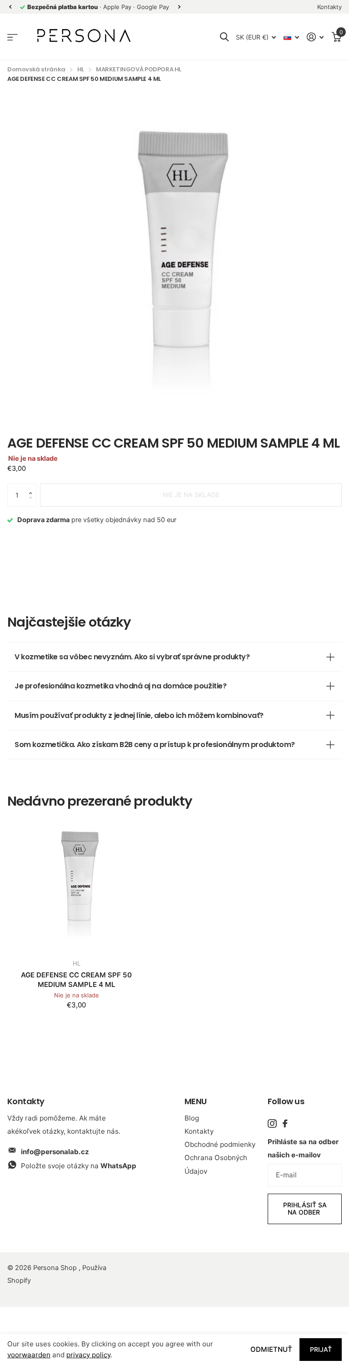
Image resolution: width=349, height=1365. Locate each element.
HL (80, 69)
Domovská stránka (36, 69)
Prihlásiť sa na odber (305, 1208)
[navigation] (10, 7)
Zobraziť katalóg (12, 37)
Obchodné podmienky (219, 1144)
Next (179, 7)
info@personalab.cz (55, 1151)
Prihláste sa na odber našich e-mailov (303, 1148)
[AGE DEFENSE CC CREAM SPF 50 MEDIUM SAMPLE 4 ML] (76, 883)
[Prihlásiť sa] (315, 37)
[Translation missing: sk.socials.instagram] (272, 1123)
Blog (191, 1118)
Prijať (321, 1349)
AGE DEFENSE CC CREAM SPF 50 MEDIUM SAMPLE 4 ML (76, 980)
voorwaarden (28, 1354)
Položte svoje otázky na (78, 1165)
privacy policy (88, 1354)
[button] (33, 487)
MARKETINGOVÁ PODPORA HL (138, 69)
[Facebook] (285, 1123)
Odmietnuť (271, 1349)
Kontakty (199, 1131)
